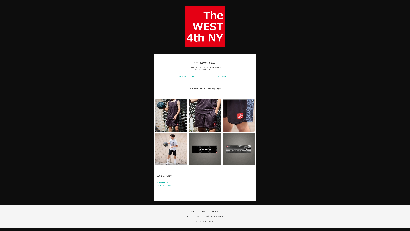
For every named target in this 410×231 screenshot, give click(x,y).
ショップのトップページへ (187, 76)
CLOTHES (160, 185)
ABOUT (203, 211)
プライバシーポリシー (194, 216)
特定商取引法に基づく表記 (214, 216)
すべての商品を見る (163, 182)
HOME (193, 211)
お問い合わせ (222, 76)
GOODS (169, 185)
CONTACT (215, 211)
